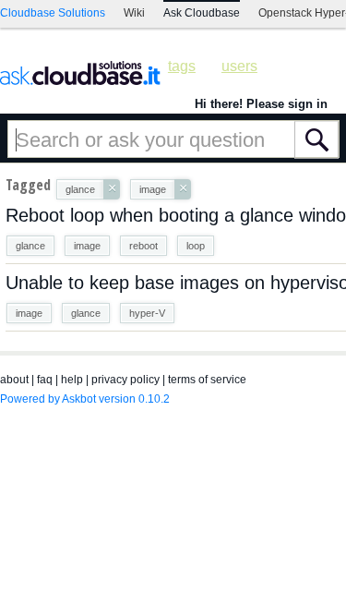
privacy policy (125, 379)
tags (182, 66)
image (87, 245)
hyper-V (147, 313)
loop (195, 245)
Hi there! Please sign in (261, 104)
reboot (143, 245)
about (14, 379)
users (239, 66)
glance (30, 245)
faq (45, 379)
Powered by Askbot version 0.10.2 (85, 399)
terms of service (207, 379)
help (72, 379)
